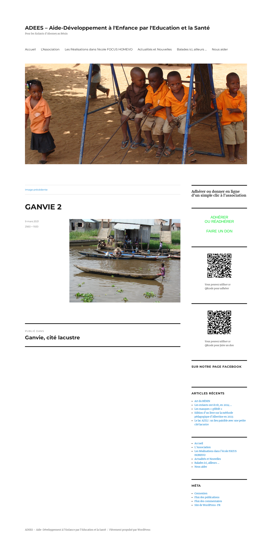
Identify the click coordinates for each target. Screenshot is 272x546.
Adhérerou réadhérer (219, 219)
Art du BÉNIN (202, 401)
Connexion (200, 493)
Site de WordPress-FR (207, 505)
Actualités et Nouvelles (155, 49)
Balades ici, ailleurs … (192, 49)
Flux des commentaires (208, 501)
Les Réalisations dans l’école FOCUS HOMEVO (98, 49)
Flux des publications (206, 497)
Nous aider (220, 49)
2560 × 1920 (31, 226)
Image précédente (36, 189)
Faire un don (219, 231)
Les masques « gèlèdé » (208, 409)
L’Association (50, 49)
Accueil (30, 49)
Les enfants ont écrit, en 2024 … (213, 405)
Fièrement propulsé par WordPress (129, 529)
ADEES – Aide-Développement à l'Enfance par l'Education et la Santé (117, 28)
